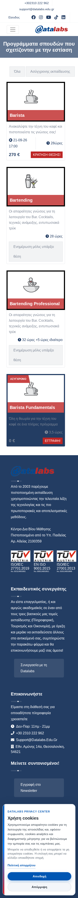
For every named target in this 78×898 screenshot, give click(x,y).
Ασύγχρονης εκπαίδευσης (50, 71)
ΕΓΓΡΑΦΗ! (52, 441)
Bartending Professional (35, 303)
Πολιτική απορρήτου (22, 865)
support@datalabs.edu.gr (36, 9)
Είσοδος (14, 17)
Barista (17, 115)
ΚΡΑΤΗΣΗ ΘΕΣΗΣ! (46, 155)
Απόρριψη (39, 887)
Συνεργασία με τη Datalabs (34, 668)
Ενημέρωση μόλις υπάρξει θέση (33, 251)
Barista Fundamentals (32, 407)
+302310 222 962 (36, 3)
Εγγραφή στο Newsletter (31, 788)
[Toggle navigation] (13, 29)
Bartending (21, 200)
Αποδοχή (39, 876)
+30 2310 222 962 (30, 733)
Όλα (17, 71)
